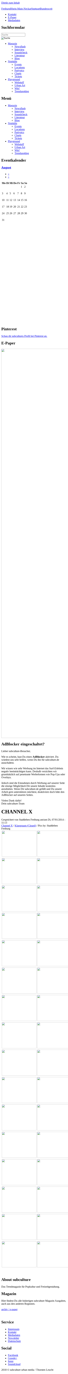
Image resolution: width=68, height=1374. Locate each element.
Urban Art (20, 85)
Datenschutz (14, 1341)
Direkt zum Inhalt (10, 2)
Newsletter (13, 1338)
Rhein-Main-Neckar (20, 8)
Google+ (12, 1358)
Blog (17, 58)
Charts (18, 73)
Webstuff (19, 82)
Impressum (13, 1329)
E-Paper (12, 17)
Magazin (12, 43)
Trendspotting (22, 91)
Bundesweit (46, 8)
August (6, 167)
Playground (14, 79)
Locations (20, 67)
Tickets (18, 76)
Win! (17, 88)
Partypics (19, 70)
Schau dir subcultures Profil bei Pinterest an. (24, 336)
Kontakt (12, 14)
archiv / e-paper (9, 1309)
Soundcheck (21, 52)
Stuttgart (35, 8)
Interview (19, 49)
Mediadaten (14, 20)
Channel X (7, 825)
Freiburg (5, 8)
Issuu (10, 1361)
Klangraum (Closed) (25, 825)
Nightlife (12, 61)
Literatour (20, 55)
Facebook (13, 1355)
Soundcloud (14, 1364)
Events (18, 64)
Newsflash (20, 46)
